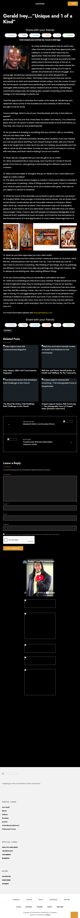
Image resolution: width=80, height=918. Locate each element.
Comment (7, 474)
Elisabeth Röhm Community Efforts (39, 423)
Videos (5, 814)
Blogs (19, 907)
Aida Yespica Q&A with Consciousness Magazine (19, 371)
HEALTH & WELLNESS (10, 847)
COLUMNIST (6, 855)
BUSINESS (5, 858)
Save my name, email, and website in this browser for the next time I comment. (32, 534)
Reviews (5, 818)
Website (6, 524)
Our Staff (6, 807)
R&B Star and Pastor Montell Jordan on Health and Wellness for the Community (59, 371)
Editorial (29, 907)
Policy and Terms (9, 829)
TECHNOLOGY (7, 851)
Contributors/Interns (10, 825)
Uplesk (48, 915)
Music (4, 811)
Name (6, 504)
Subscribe (60, 907)
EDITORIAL (7, 330)
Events (5, 822)
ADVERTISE (6, 876)
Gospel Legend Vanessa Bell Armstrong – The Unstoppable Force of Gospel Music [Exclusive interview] (59, 406)
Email (5, 514)
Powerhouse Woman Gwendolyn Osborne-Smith (38, 442)
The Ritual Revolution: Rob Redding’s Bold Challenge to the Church (19, 405)
